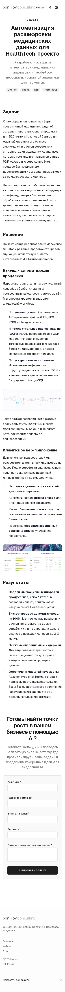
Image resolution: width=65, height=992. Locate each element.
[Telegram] (49, 7)
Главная (8, 941)
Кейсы (40, 7)
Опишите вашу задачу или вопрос (29, 845)
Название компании (19, 797)
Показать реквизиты (16, 980)
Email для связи (18, 813)
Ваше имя (14, 782)
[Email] (56, 7)
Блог (6, 951)
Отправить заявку (32, 870)
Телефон (13, 829)
